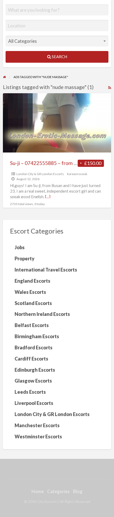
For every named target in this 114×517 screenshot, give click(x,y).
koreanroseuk (77, 174)
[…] (47, 196)
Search (59, 56)
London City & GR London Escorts (40, 174)
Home (38, 491)
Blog (77, 491)
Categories (58, 491)
